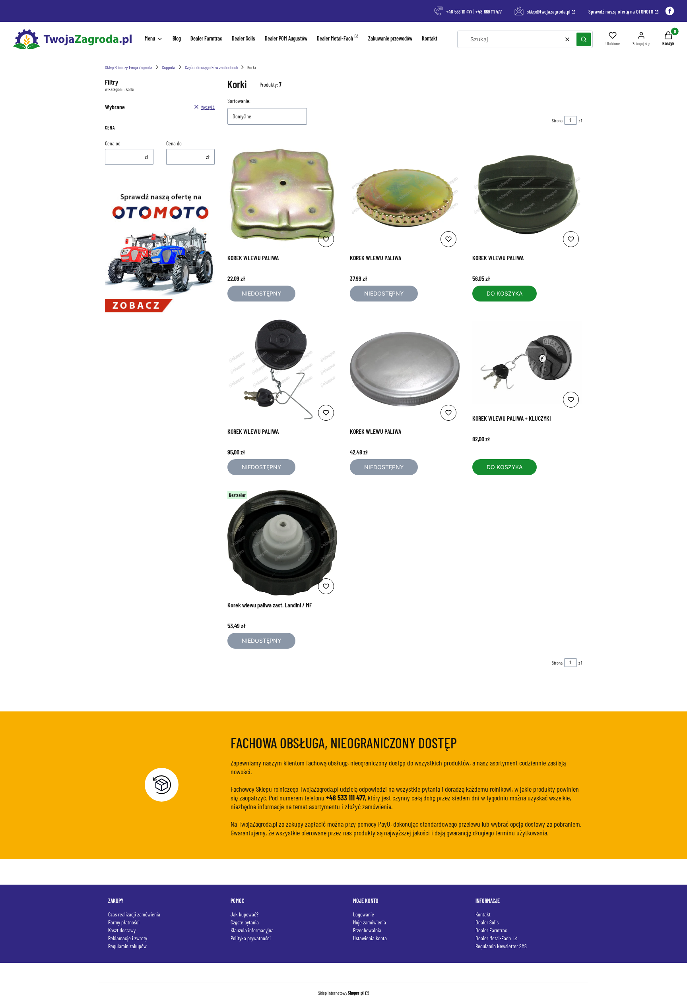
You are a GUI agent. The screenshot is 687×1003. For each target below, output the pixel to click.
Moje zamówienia (369, 922)
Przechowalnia (367, 930)
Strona (557, 120)
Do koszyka (504, 293)
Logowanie (363, 914)
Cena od (112, 143)
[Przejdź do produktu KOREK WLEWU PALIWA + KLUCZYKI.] (527, 362)
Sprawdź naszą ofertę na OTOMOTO (620, 11)
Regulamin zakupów (127, 946)
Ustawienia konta (370, 938)
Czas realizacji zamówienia (134, 914)
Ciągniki (168, 67)
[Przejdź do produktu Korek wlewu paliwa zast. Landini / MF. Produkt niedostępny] (282, 542)
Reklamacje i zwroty (127, 938)
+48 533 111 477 (459, 11)
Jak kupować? (244, 914)
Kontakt (483, 914)
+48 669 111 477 (488, 11)
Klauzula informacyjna (252, 930)
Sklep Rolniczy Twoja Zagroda (128, 67)
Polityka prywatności (251, 938)
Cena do (174, 143)
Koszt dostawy (122, 930)
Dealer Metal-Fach (493, 938)
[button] (583, 39)
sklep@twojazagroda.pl (548, 11)
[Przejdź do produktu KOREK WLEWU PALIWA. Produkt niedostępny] (282, 195)
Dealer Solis (487, 922)
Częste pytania (245, 922)
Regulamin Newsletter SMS (501, 946)
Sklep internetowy (341, 992)
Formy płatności (124, 922)
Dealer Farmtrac (491, 930)
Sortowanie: (238, 100)
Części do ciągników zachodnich (211, 67)
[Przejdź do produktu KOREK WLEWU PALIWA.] (527, 195)
